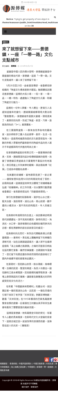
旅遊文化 (5, 42)
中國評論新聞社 (25, 363)
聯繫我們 (34, 387)
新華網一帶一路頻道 (45, 367)
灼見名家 (49, 363)
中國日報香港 (38, 363)
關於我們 (25, 387)
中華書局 (31, 367)
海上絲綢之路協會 (18, 367)
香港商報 (13, 363)
